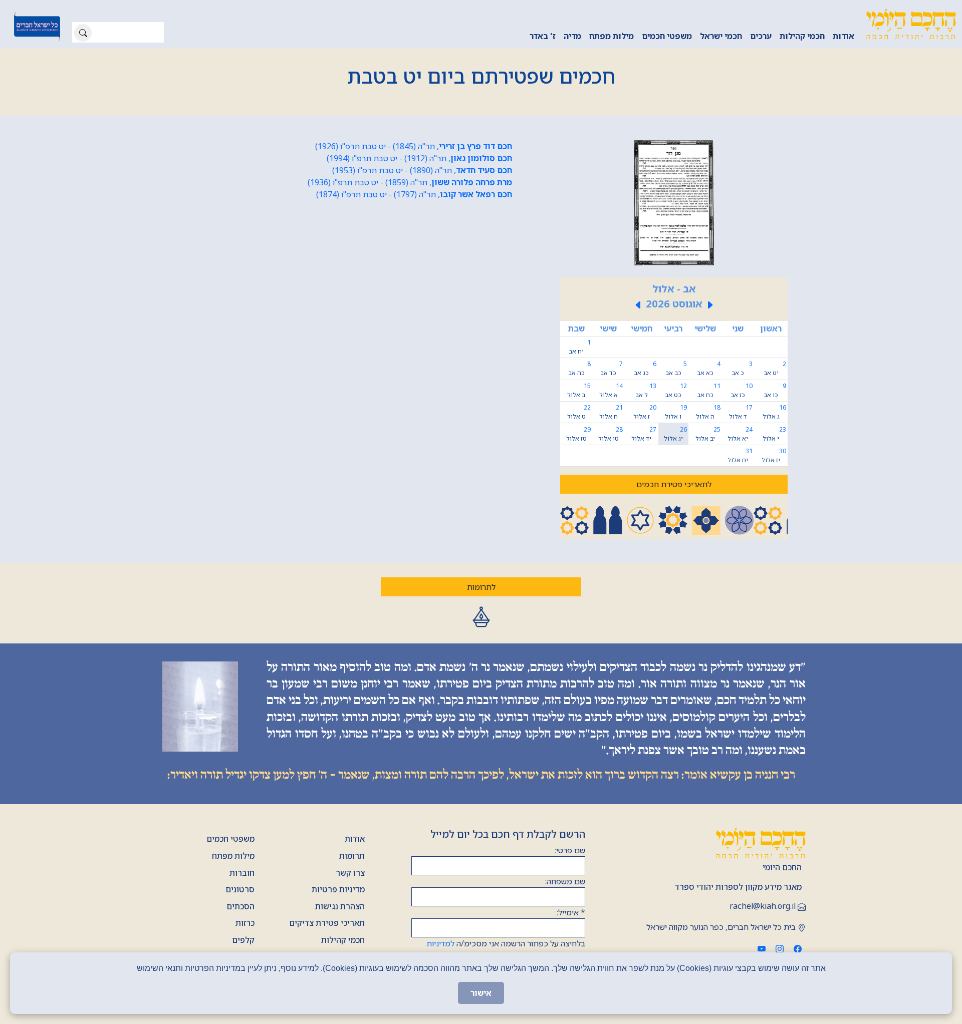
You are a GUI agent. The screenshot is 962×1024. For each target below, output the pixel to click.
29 (578, 434)
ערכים (761, 36)
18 (708, 412)
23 (774, 434)
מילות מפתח (611, 36)
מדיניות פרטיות (338, 889)
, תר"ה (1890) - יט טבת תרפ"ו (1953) (422, 170)
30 (774, 455)
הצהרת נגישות (340, 906)
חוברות (242, 872)
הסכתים (240, 906)
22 (579, 412)
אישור (481, 992)
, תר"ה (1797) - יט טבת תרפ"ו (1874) (414, 194)
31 (740, 455)
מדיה (572, 36)
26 (675, 434)
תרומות (352, 855)
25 (707, 434)
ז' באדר (543, 36)
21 (611, 412)
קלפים (243, 939)
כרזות (245, 922)
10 (741, 390)
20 (645, 412)
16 (774, 412)
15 (579, 390)
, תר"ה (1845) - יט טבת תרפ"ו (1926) (413, 146)
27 (643, 434)
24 (740, 434)
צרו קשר (350, 872)
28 (610, 434)
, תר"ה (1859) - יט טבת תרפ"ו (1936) (410, 182)
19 (675, 412)
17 (741, 412)
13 (646, 390)
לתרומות (481, 586)
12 (675, 390)
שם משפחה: (565, 881)
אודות (843, 36)
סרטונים (240, 889)
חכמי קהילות (802, 36)
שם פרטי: (570, 850)
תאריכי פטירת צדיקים (327, 922)
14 (611, 390)
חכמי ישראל (721, 36)
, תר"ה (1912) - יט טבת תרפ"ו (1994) (419, 158)
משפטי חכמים (667, 36)
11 (708, 390)
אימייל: (571, 912)
